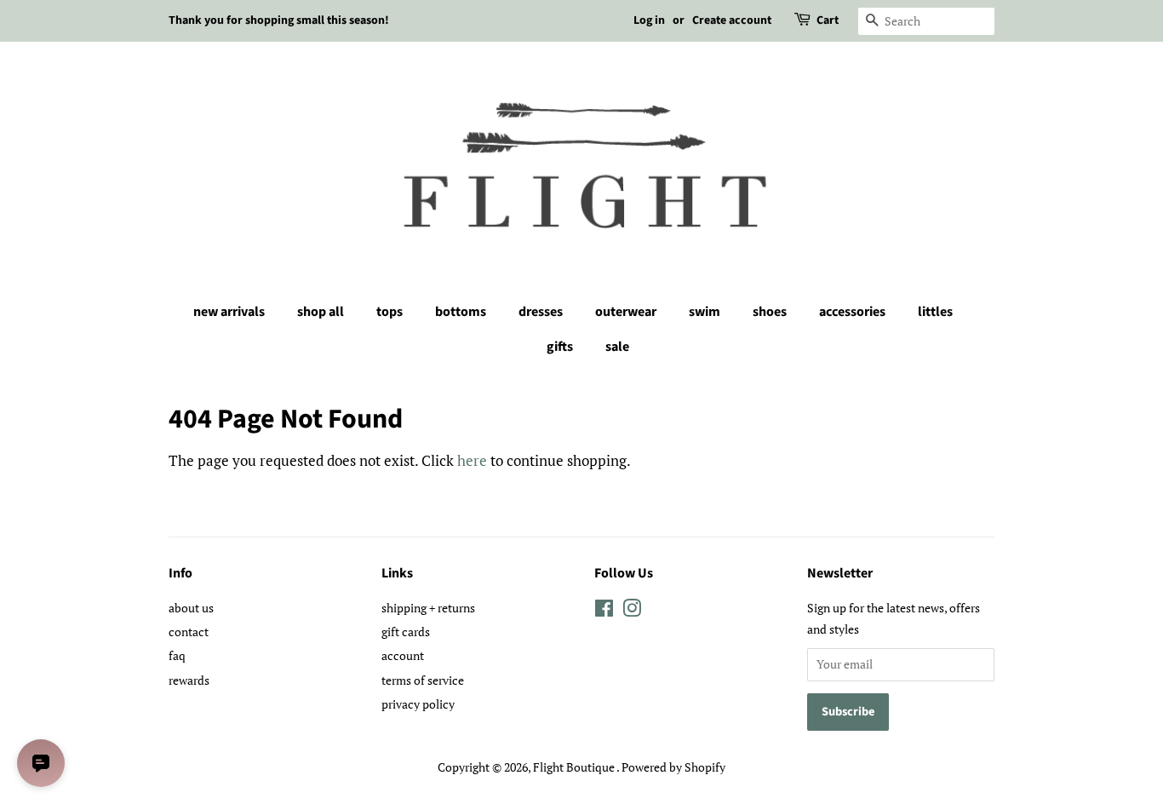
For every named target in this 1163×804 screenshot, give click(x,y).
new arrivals (229, 311)
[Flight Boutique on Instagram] (631, 611)
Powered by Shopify (673, 767)
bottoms (460, 311)
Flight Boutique (574, 767)
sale (617, 346)
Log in (649, 20)
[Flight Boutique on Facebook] (604, 611)
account (402, 655)
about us (191, 608)
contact (189, 631)
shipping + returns (428, 608)
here (472, 460)
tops (389, 311)
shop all (320, 311)
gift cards (405, 631)
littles (935, 311)
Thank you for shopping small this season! (279, 20)
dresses (540, 311)
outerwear (625, 311)
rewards (189, 680)
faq (177, 655)
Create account (731, 20)
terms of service (422, 680)
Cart (827, 20)
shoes (770, 311)
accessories (852, 311)
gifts (560, 346)
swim (704, 311)
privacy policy (418, 704)
